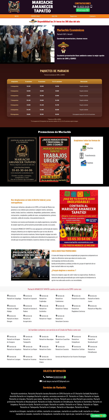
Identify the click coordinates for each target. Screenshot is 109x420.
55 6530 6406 (83, 6)
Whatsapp (81, 10)
